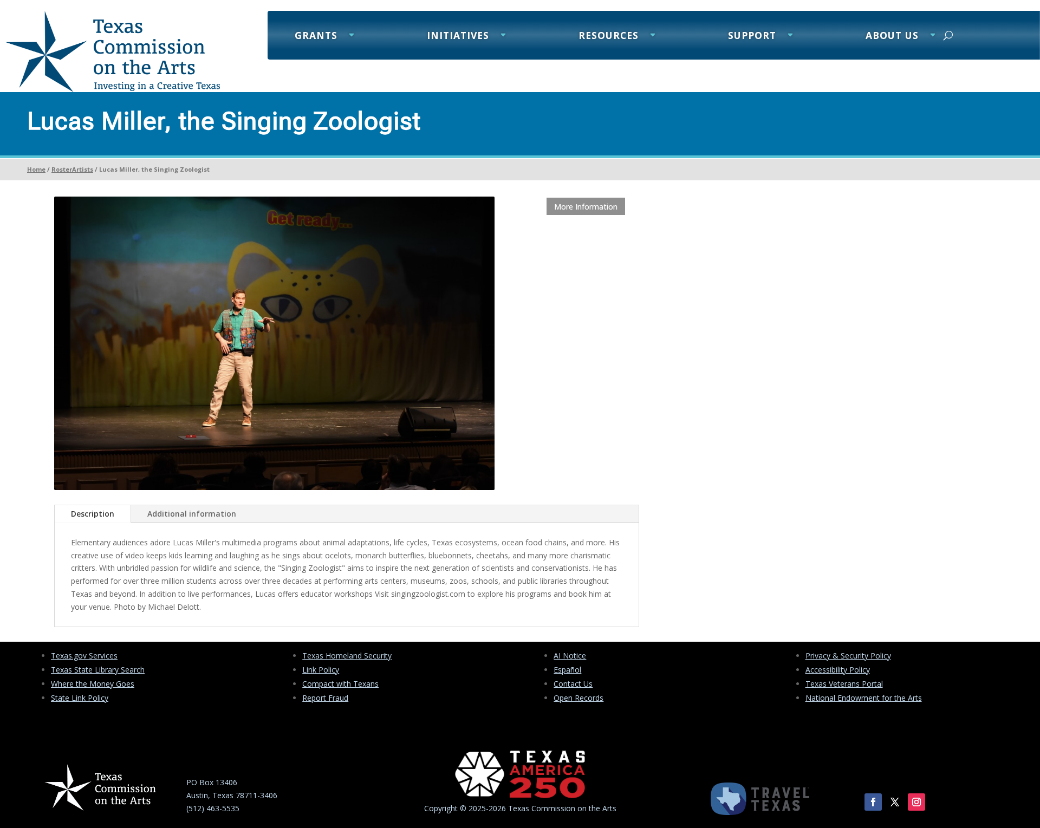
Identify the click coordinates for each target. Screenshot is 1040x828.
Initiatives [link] (458, 36)
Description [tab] (92, 513)
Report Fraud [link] (325, 698)
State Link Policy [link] (79, 698)
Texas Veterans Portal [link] (844, 684)
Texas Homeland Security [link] (347, 655)
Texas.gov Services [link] (84, 655)
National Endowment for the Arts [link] (863, 698)
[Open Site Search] (948, 35)
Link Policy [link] (320, 669)
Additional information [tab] (191, 513)
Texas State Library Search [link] (98, 669)
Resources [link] (608, 36)
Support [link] (752, 36)
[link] (112, 89)
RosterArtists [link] (72, 169)
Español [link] (567, 669)
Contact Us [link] (573, 684)
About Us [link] (892, 36)
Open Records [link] (578, 698)
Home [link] (36, 169)
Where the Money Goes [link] (92, 684)
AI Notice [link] (570, 655)
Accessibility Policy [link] (837, 669)
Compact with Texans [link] (340, 684)
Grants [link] (316, 36)
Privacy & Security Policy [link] (848, 655)
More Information (586, 206)
